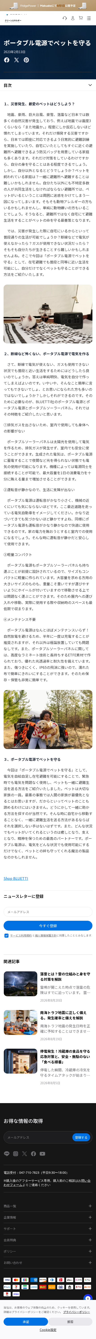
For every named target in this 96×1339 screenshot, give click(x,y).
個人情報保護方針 (45, 935)
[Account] (72, 18)
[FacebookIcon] (33, 1154)
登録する (81, 1137)
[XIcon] (24, 1154)
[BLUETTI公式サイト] (16, 18)
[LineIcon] (7, 1154)
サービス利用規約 (21, 935)
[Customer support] (64, 18)
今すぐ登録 (48, 925)
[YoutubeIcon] (42, 1154)
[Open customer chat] (87, 1298)
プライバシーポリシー (76, 1312)
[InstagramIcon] (16, 1154)
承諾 (26, 1321)
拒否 (70, 1321)
